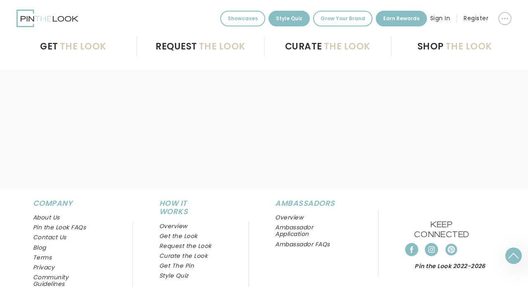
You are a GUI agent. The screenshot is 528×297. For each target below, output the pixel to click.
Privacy (43, 267)
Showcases (243, 18)
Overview (289, 217)
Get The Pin (176, 266)
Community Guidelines (50, 280)
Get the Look (178, 236)
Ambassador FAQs (302, 244)
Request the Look (185, 246)
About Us (46, 217)
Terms (42, 257)
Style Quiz (289, 18)
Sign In (440, 18)
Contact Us (49, 237)
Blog (39, 247)
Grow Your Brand (343, 18)
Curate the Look (183, 256)
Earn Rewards (401, 18)
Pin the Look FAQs (59, 227)
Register (476, 18)
